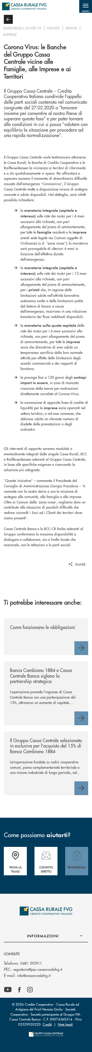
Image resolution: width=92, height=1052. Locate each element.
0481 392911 (31, 963)
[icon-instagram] (30, 990)
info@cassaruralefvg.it (33, 975)
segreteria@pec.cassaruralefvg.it (37, 969)
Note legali (65, 1024)
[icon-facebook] (19, 990)
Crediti (47, 1024)
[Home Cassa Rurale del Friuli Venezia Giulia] (24, 6)
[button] (85, 6)
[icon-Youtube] (8, 990)
